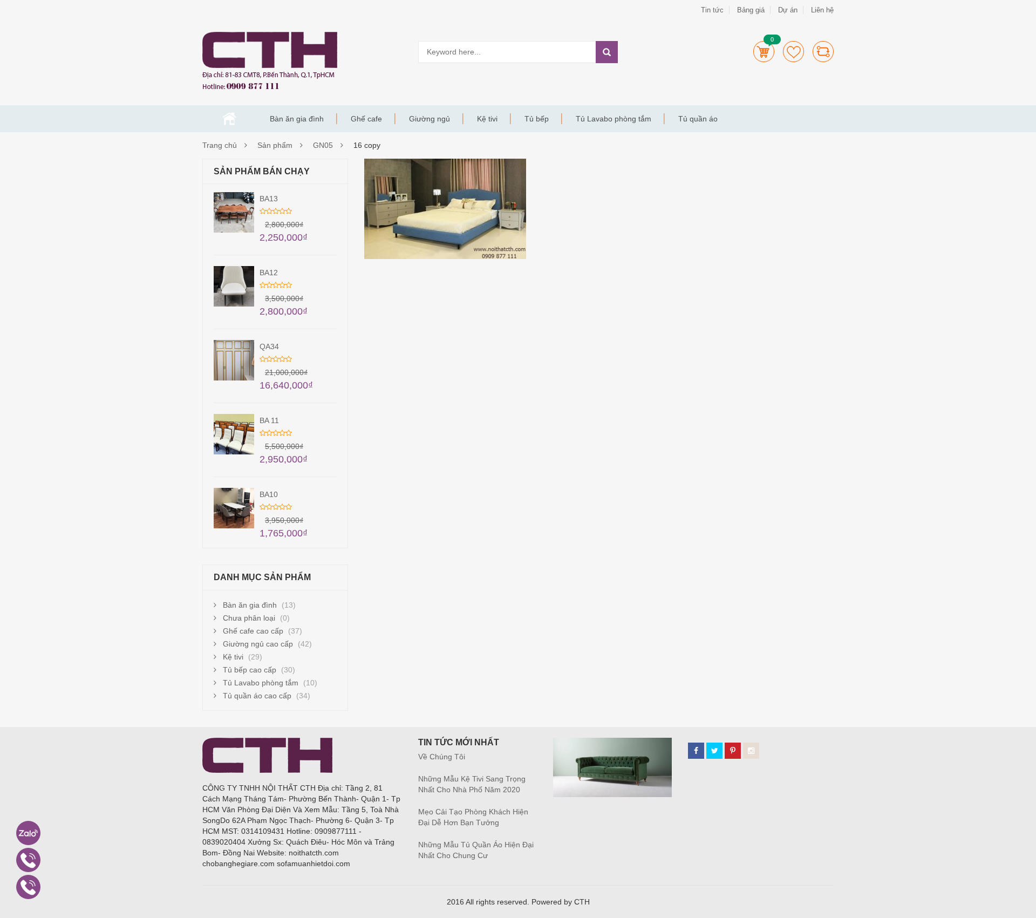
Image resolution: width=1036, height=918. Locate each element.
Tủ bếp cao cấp (249, 669)
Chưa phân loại (249, 618)
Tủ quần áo (698, 118)
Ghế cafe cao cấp (253, 631)
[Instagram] (751, 751)
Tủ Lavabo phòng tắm (613, 118)
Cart (763, 51)
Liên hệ (822, 10)
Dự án (788, 10)
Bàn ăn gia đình (297, 118)
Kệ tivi (487, 118)
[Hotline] (28, 860)
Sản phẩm (274, 145)
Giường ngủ (429, 118)
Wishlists (793, 51)
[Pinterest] (733, 751)
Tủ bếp (536, 118)
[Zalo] (28, 833)
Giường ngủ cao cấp (258, 644)
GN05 (323, 145)
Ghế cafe (366, 118)
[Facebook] (696, 751)
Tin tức (712, 10)
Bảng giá (751, 10)
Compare (823, 51)
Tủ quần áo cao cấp (257, 695)
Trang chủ (229, 118)
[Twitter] (714, 751)
